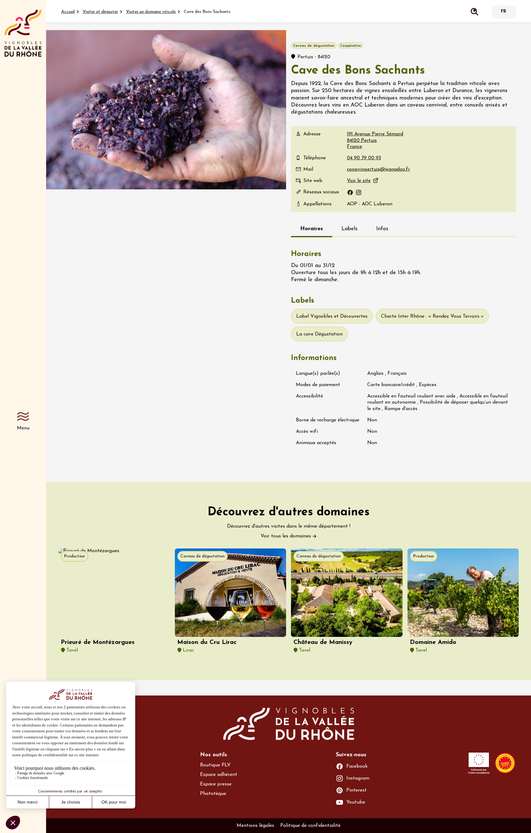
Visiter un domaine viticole (151, 12)
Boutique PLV (215, 765)
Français (503, 12)
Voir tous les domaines (286, 536)
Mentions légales (255, 825)
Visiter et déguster (100, 12)
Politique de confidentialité (310, 825)
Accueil (68, 12)
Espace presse (215, 784)
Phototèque (213, 793)
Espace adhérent (218, 774)
